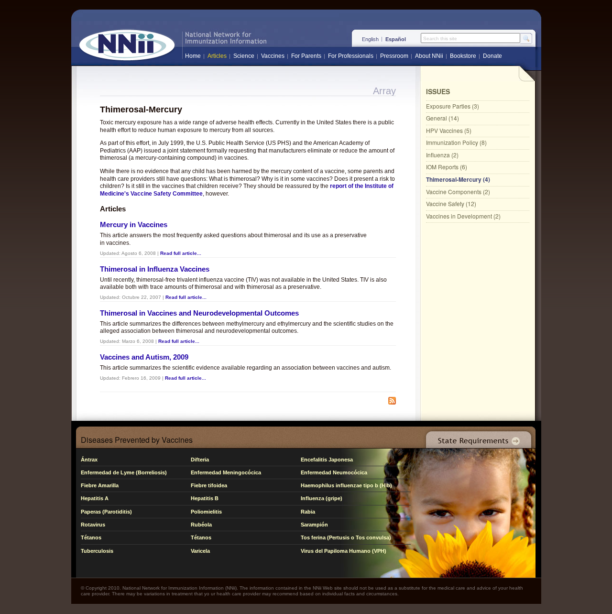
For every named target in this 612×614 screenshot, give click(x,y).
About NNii (429, 56)
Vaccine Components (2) (458, 191)
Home (193, 56)
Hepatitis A (95, 498)
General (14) (442, 118)
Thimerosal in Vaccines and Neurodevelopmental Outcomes (199, 313)
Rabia (308, 512)
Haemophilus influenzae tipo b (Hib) (346, 485)
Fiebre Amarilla (100, 485)
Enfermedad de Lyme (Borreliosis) (124, 472)
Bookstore (463, 56)
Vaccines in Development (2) (463, 216)
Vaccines (272, 56)
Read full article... (180, 253)
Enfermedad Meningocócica (226, 472)
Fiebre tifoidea (209, 485)
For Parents (306, 56)
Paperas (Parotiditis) (106, 512)
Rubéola (201, 524)
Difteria (200, 459)
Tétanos (91, 537)
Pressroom (394, 56)
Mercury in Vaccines (133, 224)
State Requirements (477, 437)
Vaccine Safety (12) (451, 203)
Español (395, 39)
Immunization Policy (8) (456, 142)
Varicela (200, 551)
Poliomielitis (206, 512)
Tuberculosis (97, 551)
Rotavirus (93, 524)
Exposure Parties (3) (452, 106)
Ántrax (89, 459)
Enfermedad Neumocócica (334, 472)
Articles (217, 56)
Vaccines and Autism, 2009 (144, 357)
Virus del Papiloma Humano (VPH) (343, 551)
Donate (492, 56)
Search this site (440, 38)
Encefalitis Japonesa (327, 459)
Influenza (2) (442, 155)
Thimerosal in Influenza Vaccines (154, 269)
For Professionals (350, 56)
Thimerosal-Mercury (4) (458, 179)
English (370, 39)
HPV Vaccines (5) (448, 130)
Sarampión (314, 524)
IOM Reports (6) (446, 167)
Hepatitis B (205, 498)
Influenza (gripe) (321, 498)
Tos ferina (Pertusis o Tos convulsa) (346, 537)
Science (243, 56)
